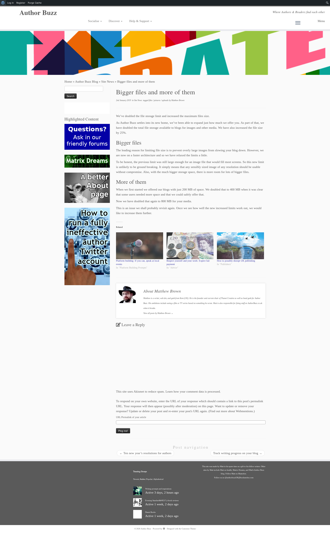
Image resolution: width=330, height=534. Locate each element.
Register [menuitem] (20, 2)
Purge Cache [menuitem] (35, 2)
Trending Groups (140, 471)
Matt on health (226, 470)
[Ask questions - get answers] (87, 136)
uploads (165, 100)
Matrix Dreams (239, 470)
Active (142, 479)
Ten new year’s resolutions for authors (145, 453)
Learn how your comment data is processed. (193, 391)
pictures (157, 100)
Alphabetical (158, 479)
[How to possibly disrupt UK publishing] (240, 245)
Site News (107, 81)
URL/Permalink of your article (131, 417)
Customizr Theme (189, 529)
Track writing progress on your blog (237, 453)
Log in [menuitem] (10, 2)
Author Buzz (38, 12)
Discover (115, 21)
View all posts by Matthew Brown (158, 313)
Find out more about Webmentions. (232, 411)
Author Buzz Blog (86, 81)
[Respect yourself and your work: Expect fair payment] (190, 245)
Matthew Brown (177, 100)
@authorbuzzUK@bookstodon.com (239, 478)
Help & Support (139, 21)
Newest (136, 479)
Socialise (94, 21)
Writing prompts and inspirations (158, 489)
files (151, 100)
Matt (222, 466)
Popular (149, 479)
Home (68, 81)
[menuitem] (3, 3)
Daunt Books (150, 512)
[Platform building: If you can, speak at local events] (139, 245)
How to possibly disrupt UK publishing (236, 261)
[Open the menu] (305, 23)
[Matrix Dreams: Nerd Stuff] (87, 161)
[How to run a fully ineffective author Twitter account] (87, 246)
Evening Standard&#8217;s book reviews (162, 500)
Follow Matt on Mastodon (236, 474)
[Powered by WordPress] (164, 528)
